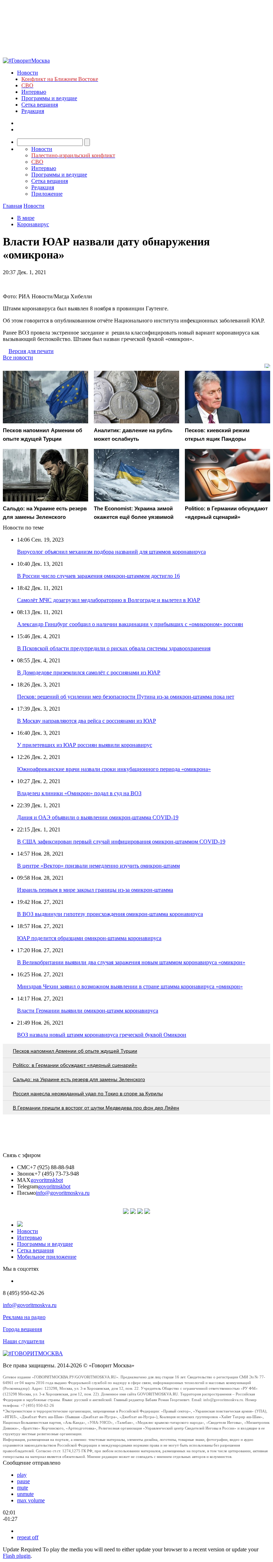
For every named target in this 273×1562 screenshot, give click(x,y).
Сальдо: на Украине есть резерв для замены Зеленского (79, 1079)
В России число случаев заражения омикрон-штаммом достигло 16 (98, 576)
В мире (25, 218)
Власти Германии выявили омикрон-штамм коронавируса (87, 1011)
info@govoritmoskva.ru (63, 1193)
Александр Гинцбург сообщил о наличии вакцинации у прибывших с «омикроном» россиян (130, 624)
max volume (31, 1500)
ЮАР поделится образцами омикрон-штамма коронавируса (89, 938)
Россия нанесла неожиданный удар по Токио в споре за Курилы (88, 1093)
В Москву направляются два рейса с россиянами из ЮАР (86, 721)
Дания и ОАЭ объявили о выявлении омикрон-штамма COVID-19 (97, 817)
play (22, 1475)
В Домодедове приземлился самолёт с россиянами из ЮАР (88, 672)
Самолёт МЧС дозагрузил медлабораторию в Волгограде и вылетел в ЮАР (108, 600)
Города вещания (22, 1329)
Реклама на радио (24, 1317)
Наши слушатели (23, 1341)
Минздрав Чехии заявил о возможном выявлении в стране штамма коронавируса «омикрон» (130, 986)
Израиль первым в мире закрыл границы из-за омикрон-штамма (95, 890)
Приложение (47, 194)
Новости (27, 73)
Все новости (18, 357)
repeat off (27, 1537)
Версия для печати (31, 351)
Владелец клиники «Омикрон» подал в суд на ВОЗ (79, 793)
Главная (12, 206)
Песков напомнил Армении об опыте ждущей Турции (75, 1051)
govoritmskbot (47, 1180)
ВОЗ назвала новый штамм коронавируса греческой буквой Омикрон (101, 1035)
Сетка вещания (39, 105)
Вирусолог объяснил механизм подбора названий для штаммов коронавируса (111, 552)
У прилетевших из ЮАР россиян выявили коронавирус (84, 745)
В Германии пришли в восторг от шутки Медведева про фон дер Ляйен (96, 1108)
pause (23, 1481)
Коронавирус (33, 224)
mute (22, 1488)
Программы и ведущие (49, 98)
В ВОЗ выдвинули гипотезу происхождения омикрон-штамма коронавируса (110, 914)
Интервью (33, 92)
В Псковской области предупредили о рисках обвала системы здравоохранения (113, 648)
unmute (25, 1494)
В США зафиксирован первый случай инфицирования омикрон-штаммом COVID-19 (121, 842)
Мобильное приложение (46, 1257)
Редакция (32, 111)
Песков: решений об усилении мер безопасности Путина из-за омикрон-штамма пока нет (125, 697)
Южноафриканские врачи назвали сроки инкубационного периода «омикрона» (114, 769)
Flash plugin (17, 1556)
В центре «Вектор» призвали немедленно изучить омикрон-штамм (98, 866)
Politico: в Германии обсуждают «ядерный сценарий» (75, 1065)
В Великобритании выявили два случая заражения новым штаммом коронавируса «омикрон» (131, 962)
